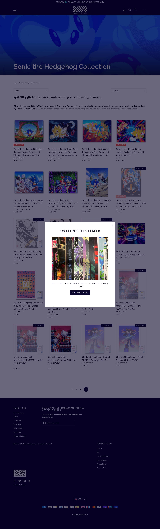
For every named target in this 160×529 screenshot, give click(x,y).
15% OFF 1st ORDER (80, 293)
